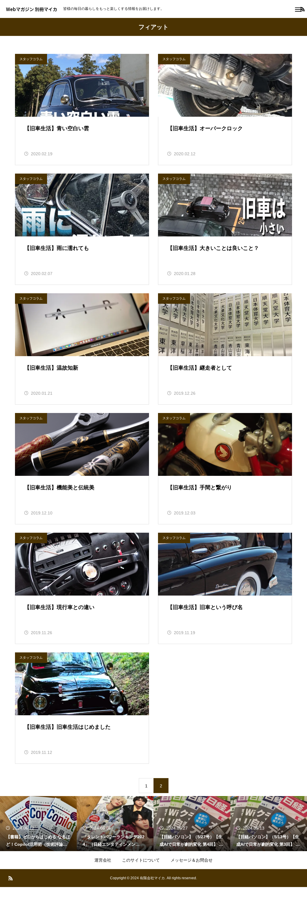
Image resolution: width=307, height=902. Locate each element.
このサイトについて (141, 860)
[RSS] (10, 878)
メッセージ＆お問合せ (192, 860)
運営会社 (102, 860)
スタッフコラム (31, 59)
